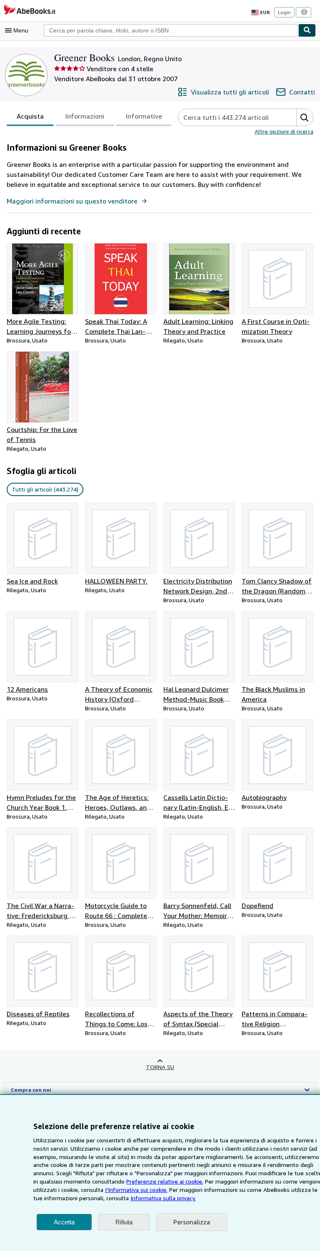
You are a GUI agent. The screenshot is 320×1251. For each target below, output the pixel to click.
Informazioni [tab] (84, 116)
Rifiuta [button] (123, 1222)
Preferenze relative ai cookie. (164, 1181)
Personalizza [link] (191, 1222)
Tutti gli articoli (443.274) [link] (45, 489)
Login (284, 12)
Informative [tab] (144, 116)
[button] (304, 117)
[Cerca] (307, 30)
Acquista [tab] (30, 116)
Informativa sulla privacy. (163, 1197)
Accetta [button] (64, 1222)
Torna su (160, 1066)
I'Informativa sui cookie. (136, 1189)
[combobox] (171, 30)
